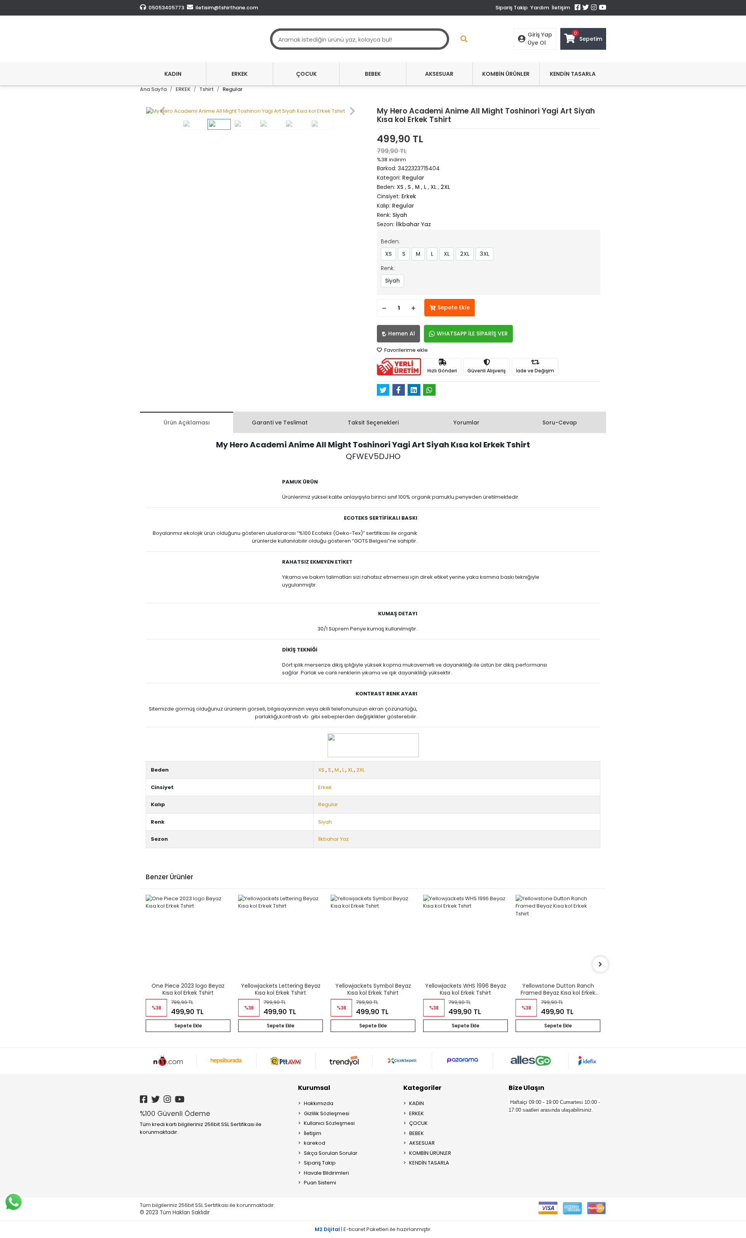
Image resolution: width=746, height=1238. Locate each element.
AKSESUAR (422, 1143)
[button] (162, 111)
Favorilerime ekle (405, 350)
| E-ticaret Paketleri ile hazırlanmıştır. (373, 1229)
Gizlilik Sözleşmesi (326, 1113)
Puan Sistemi (320, 1182)
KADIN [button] (172, 74)
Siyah (392, 281)
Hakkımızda (318, 1103)
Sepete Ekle (453, 307)
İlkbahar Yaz (333, 839)
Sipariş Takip (511, 7)
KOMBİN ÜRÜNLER (430, 1153)
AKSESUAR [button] (439, 74)
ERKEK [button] (240, 74)
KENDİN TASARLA (429, 1162)
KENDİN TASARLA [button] (573, 74)
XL (447, 254)
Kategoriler (422, 1087)
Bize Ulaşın (526, 1087)
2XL (464, 254)
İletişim (561, 7)
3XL (484, 254)
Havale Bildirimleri (326, 1173)
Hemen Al (401, 333)
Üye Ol (537, 43)
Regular (328, 804)
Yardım (539, 7)
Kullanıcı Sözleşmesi (329, 1123)
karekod (314, 1143)
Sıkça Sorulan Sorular (330, 1153)
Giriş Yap (540, 34)
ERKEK (416, 1113)
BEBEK (416, 1133)
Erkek (325, 787)
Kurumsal (314, 1087)
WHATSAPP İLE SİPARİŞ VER (472, 333)
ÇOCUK (418, 1123)
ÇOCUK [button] (306, 74)
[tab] (186, 422)
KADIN (416, 1103)
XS (388, 254)
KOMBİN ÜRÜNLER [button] (506, 74)
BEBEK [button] (373, 74)
